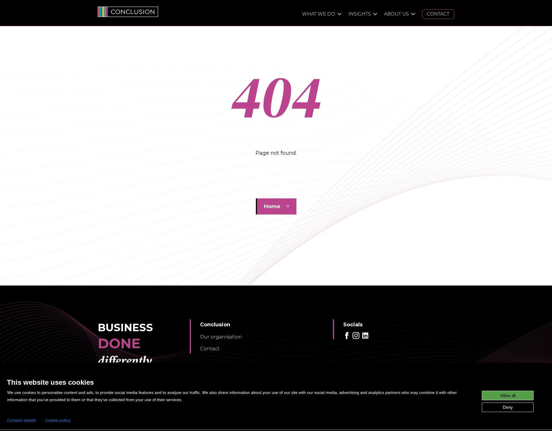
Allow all (507, 395)
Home (272, 206)
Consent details (21, 420)
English (14, 370)
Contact (210, 348)
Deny (508, 407)
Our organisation (221, 337)
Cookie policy (57, 420)
